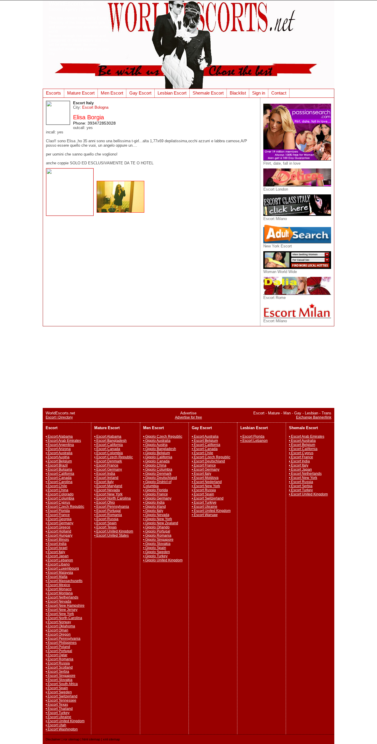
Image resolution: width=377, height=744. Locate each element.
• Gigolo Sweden (156, 552)
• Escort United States (111, 535)
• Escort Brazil (57, 465)
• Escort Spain (57, 688)
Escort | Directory (59, 417)
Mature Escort (81, 92)
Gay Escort (140, 92)
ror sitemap (71, 739)
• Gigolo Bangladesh (159, 449)
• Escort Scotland (59, 667)
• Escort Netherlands (62, 597)
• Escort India (56, 544)
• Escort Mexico (58, 585)
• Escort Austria (58, 457)
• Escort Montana (59, 593)
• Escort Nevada (58, 601)
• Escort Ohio (104, 502)
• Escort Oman (57, 630)
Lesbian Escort (172, 92)
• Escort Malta (56, 577)
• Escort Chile (56, 486)
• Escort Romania (59, 659)
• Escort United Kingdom (65, 721)
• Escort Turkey (58, 713)
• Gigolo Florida (155, 490)
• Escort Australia (59, 453)
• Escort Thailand (59, 709)
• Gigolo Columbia (157, 469)
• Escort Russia (58, 663)
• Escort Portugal (59, 651)
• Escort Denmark (108, 461)
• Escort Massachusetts (64, 581)
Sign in (258, 92)
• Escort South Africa (62, 684)
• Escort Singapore (60, 676)
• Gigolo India (154, 502)
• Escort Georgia (59, 519)
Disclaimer (53, 739)
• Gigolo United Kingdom (163, 560)
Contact (278, 92)
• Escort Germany (59, 523)
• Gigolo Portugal (156, 531)
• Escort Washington (62, 729)
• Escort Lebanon (59, 560)
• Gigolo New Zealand (160, 523)
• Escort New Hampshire (65, 606)
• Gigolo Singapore (158, 540)
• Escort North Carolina (64, 618)
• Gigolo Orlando (156, 527)
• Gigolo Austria (155, 445)
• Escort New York (60, 614)
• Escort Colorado (60, 494)
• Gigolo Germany (157, 498)
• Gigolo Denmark (157, 474)
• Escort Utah (56, 725)
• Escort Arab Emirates (63, 441)
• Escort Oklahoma (60, 626)
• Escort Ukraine (58, 717)
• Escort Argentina (60, 445)
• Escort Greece (58, 527)
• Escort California (60, 474)
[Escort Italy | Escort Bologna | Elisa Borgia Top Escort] (71, 214)
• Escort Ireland (106, 478)
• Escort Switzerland (61, 696)
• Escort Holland (58, 531)
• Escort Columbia (60, 498)
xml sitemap (111, 739)
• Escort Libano (58, 564)
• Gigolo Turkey (155, 556)
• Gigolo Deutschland (160, 478)
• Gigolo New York (157, 519)
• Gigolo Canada (156, 461)
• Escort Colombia (108, 453)
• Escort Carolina (59, 482)
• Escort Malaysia (59, 573)
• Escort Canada (59, 478)
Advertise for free (188, 417)
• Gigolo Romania (157, 535)
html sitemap (91, 739)
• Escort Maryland (108, 486)
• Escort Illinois (57, 540)
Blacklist (238, 92)
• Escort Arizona (58, 449)
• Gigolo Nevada (156, 515)
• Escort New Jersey (61, 610)
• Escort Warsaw (205, 515)
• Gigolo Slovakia (157, 544)
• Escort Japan (57, 556)
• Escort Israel (56, 548)
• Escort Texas (57, 704)
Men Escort (112, 92)
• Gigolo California (157, 457)
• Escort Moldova (205, 478)
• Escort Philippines (61, 643)
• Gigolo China (154, 465)
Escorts (53, 92)
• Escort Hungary (59, 535)
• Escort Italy (55, 552)
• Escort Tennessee (61, 700)
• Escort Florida (58, 511)
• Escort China (57, 490)
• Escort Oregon (58, 634)
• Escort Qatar (56, 655)
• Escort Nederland (207, 482)
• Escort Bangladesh (110, 441)
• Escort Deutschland (208, 461)
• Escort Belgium (59, 461)
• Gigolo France (155, 494)
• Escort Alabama (59, 436)
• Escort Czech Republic (65, 507)
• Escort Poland (58, 647)
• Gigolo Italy (153, 511)
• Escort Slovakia (59, 680)
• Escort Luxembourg (62, 568)
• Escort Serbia (57, 671)
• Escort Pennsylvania (63, 638)
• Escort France (58, 515)
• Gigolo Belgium (156, 453)
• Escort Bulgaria (59, 469)
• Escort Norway (58, 622)
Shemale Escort (208, 92)
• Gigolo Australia (157, 441)
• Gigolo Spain (154, 548)
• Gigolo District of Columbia (157, 484)
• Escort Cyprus (58, 502)
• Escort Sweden (59, 692)
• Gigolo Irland (154, 507)
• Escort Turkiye (204, 502)
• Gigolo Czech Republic (162, 436)
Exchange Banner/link (313, 417)
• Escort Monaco (59, 589)
